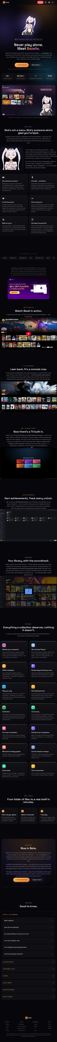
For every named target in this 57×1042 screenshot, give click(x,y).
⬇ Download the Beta (21, 879)
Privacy (49, 1026)
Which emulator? (21, 1028)
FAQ (7, 1028)
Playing (5, 975)
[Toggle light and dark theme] (52, 2)
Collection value (21, 1030)
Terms (49, 1024)
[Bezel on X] (45, 2)
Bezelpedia (21, 1024)
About (7, 1026)
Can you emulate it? (21, 1026)
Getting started (8, 962)
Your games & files (9, 969)
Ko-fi (35, 1030)
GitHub (35, 1024)
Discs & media (7, 982)
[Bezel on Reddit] (49, 2)
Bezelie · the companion (10, 914)
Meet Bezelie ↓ (36, 65)
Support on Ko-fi (37, 879)
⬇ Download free (21, 65)
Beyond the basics (8, 989)
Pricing (7, 1030)
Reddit (35, 1026)
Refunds (50, 1028)
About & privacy (8, 996)
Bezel (7, 2)
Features (7, 1024)
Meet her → (16, 657)
